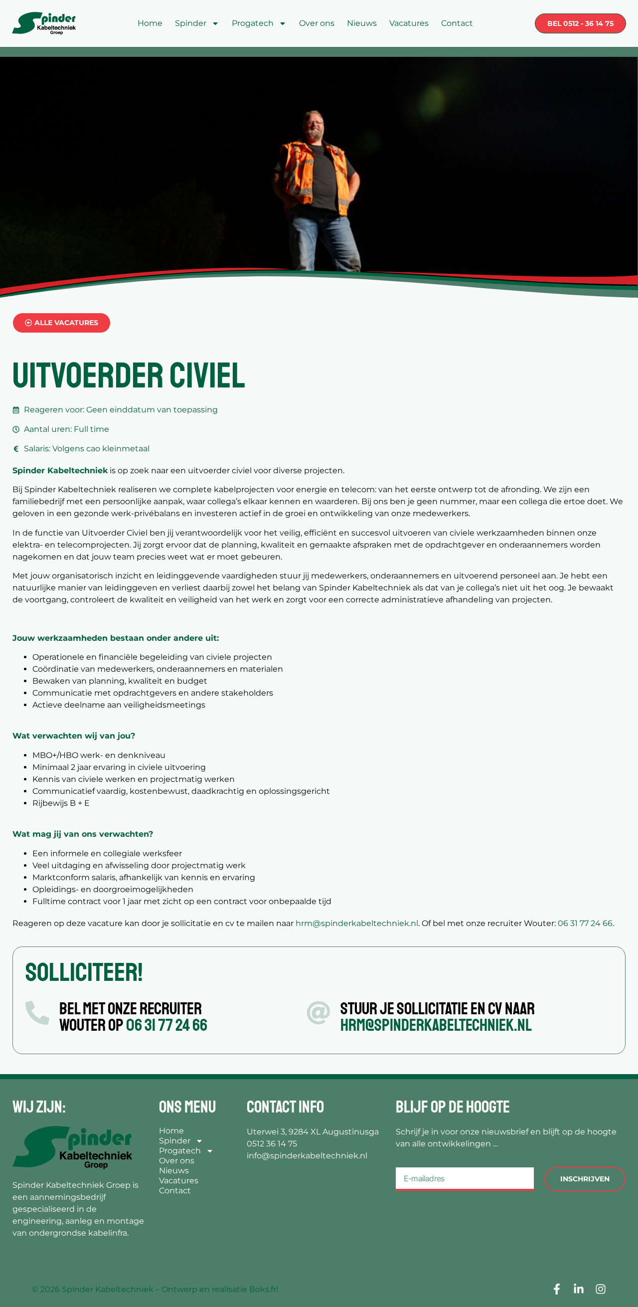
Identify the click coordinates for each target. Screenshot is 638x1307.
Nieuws (362, 23)
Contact (457, 23)
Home (150, 23)
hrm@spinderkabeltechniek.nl (357, 923)
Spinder (190, 23)
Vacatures (409, 23)
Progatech (253, 23)
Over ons (316, 23)
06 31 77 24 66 (585, 923)
